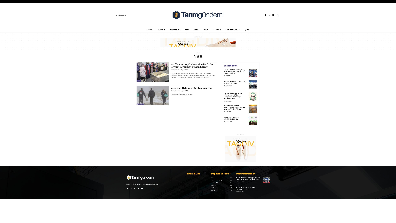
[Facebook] (265, 15)
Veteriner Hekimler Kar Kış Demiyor (191, 88)
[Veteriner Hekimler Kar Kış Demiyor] (153, 95)
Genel (138, 81)
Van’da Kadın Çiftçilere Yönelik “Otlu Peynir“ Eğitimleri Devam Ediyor (192, 65)
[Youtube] (273, 15)
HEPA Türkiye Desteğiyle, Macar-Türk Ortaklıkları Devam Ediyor (234, 71)
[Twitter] (269, 15)
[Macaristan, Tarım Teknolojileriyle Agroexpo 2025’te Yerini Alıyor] (253, 109)
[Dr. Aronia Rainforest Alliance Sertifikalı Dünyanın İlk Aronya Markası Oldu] (253, 96)
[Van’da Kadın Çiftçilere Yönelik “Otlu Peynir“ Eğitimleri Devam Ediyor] (153, 72)
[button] (277, 15)
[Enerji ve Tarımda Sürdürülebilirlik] (253, 120)
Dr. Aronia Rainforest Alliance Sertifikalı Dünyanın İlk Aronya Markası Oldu (233, 96)
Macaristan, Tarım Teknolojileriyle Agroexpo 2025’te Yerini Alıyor (234, 107)
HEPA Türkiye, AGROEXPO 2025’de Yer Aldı (235, 82)
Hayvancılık (140, 104)
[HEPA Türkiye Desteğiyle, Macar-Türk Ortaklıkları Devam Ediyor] (253, 73)
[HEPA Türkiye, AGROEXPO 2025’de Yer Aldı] (253, 84)
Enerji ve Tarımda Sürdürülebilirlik (231, 118)
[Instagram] (131, 188)
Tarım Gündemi (175, 70)
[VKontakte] (138, 188)
